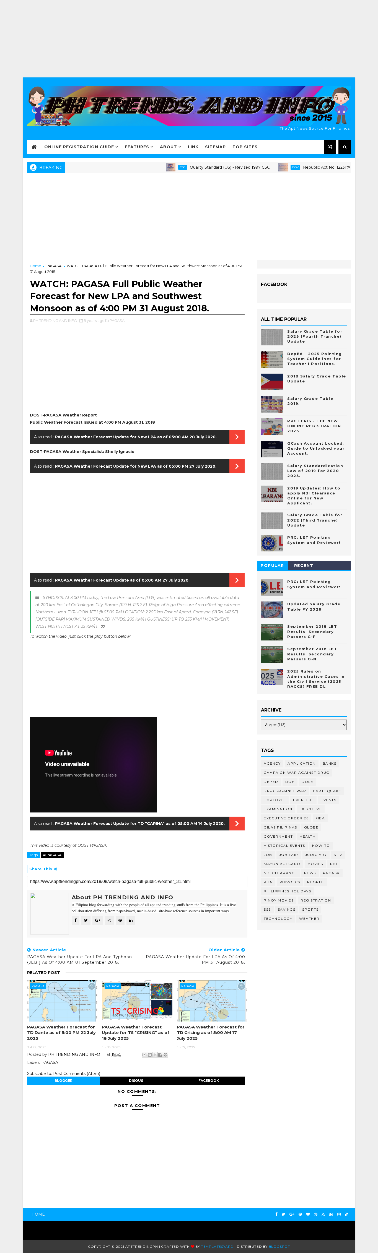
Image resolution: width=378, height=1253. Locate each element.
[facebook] (276, 1214)
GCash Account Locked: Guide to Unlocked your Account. (316, 448)
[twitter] (283, 1214)
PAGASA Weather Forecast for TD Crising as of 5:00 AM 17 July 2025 (211, 1032)
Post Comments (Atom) (76, 1073)
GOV (273, 167)
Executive (310, 809)
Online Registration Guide (79, 146)
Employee (275, 800)
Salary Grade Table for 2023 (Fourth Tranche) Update (314, 336)
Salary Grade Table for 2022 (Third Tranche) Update (314, 520)
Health (307, 836)
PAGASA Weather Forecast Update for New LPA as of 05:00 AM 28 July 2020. (136, 436)
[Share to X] (155, 1054)
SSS (267, 909)
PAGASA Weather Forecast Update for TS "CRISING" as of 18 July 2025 (135, 1032)
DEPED (271, 782)
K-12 (338, 855)
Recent (304, 565)
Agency (272, 763)
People (315, 882)
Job (268, 855)
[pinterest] (300, 1214)
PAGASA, (117, 320)
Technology (278, 918)
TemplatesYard (217, 1246)
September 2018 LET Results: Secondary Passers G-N (312, 654)
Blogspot (279, 1246)
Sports (310, 909)
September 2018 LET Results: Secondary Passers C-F (312, 631)
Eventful (303, 800)
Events (328, 800)
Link (193, 146)
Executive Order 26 (286, 818)
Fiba (320, 818)
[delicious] (346, 1214)
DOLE (307, 782)
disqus (136, 1081)
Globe (311, 827)
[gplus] (292, 1214)
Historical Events (284, 845)
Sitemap (215, 146)
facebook (208, 1081)
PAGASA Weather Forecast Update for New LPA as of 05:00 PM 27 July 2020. (135, 466)
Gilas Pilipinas (280, 827)
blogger (64, 1081)
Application (302, 763)
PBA (268, 882)
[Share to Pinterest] (165, 1054)
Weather (309, 918)
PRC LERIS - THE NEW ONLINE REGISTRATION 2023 (314, 426)
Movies (315, 864)
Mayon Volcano (282, 864)
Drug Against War (285, 791)
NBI (333, 864)
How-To (321, 845)
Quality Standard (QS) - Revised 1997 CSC (207, 167)
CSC (160, 167)
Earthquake (327, 791)
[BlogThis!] (149, 1054)
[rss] (323, 1214)
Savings (287, 909)
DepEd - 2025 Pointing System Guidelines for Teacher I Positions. (314, 358)
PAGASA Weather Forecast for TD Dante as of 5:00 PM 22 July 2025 (61, 1032)
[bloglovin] (308, 1214)
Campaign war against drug (297, 772)
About (168, 146)
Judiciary (316, 855)
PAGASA (53, 266)
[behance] (331, 1214)
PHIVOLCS (289, 882)
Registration (316, 900)
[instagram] (339, 1214)
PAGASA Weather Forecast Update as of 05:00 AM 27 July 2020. (122, 580)
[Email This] (144, 1054)
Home (35, 266)
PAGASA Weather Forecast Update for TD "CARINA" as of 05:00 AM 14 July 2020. (140, 823)
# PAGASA (52, 855)
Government (278, 836)
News (310, 873)
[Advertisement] (189, 38)
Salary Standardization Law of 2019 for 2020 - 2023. (315, 470)
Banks (329, 763)
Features (137, 146)
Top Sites (245, 146)
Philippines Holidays (287, 891)
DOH (290, 782)
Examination (278, 809)
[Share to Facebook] (160, 1054)
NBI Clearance (280, 873)
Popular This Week (272, 566)
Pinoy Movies (279, 900)
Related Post (43, 972)
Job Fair (288, 855)
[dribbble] (316, 1214)
